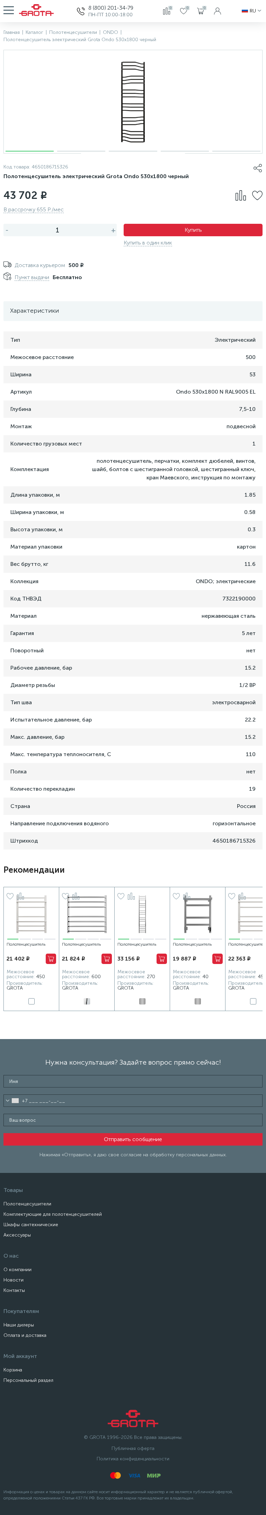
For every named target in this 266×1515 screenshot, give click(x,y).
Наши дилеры (18, 1325)
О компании (17, 1270)
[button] (30, 151)
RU (253, 11)
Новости (13, 1280)
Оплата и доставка (24, 1335)
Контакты (14, 1290)
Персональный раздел (28, 1380)
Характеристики (34, 310)
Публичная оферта (133, 1448)
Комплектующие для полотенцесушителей (52, 1214)
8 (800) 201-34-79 (110, 7)
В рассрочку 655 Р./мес (33, 209)
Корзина (12, 1370)
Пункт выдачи (32, 277)
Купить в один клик (148, 242)
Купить (193, 230)
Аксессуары (17, 1235)
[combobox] (12, 1101)
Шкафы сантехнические (30, 1225)
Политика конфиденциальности (133, 1459)
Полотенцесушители (27, 1204)
